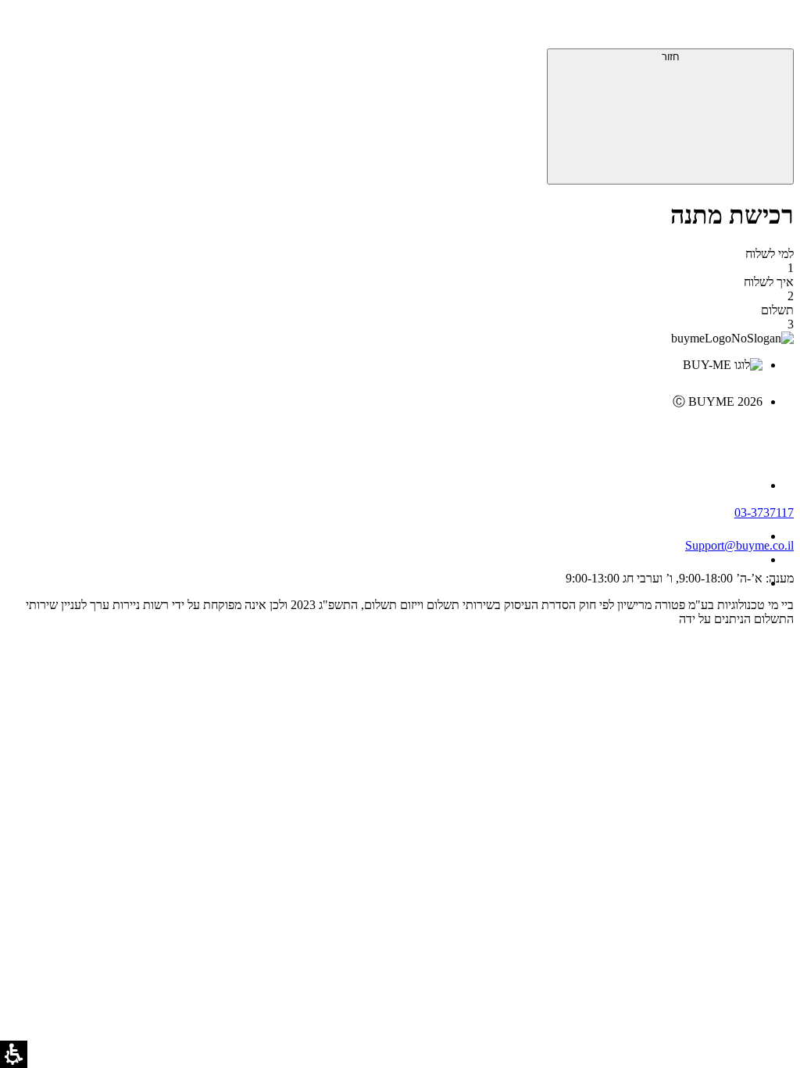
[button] (773, 27)
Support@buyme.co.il (739, 545)
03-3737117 (764, 512)
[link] (384, 434)
